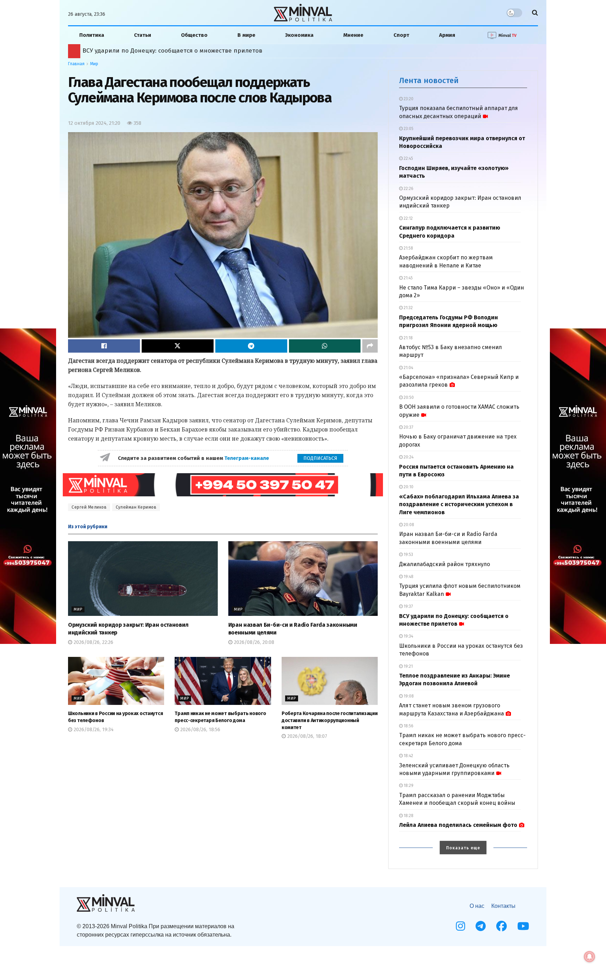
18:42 (408, 755)
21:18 (408, 337)
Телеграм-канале (247, 458)
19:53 (408, 554)
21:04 (408, 367)
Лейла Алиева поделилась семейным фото (458, 825)
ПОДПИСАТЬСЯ (320, 458)
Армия (447, 35)
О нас (477, 906)
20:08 (408, 524)
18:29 (408, 785)
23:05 (408, 128)
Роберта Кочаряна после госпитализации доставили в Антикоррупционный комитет (208, 50)
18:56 (408, 725)
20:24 (408, 457)
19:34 (408, 636)
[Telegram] (481, 926)
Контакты (503, 906)
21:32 (408, 307)
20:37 (408, 427)
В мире (246, 35)
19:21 (408, 666)
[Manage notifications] (589, 956)
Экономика (299, 35)
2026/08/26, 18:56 (199, 730)
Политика (91, 35)
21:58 (408, 248)
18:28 (408, 815)
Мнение (353, 35)
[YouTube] (523, 926)
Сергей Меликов (89, 507)
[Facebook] (501, 926)
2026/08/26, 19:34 (93, 730)
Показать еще (463, 847)
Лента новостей (429, 80)
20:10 (408, 486)
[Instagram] (460, 926)
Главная (76, 63)
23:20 (408, 98)
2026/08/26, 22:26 (92, 642)
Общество (194, 35)
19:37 (408, 606)
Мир (94, 63)
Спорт (401, 35)
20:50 (408, 397)
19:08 (408, 696)
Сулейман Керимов (136, 507)
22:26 (408, 188)
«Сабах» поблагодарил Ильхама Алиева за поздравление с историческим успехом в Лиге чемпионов (459, 504)
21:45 (408, 278)
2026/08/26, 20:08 (253, 642)
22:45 (408, 158)
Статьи (142, 35)
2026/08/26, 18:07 (306, 736)
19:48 (408, 576)
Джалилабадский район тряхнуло (444, 564)
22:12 (408, 218)
